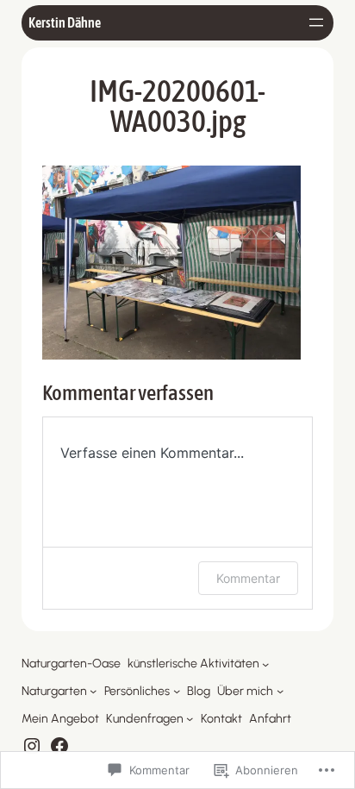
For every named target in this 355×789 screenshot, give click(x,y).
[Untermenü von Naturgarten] (93, 690)
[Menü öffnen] (316, 22)
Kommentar (248, 578)
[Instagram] (32, 746)
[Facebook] (59, 746)
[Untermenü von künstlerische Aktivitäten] (265, 664)
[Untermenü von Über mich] (280, 690)
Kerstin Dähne (64, 22)
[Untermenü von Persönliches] (176, 690)
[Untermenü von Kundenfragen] (189, 718)
